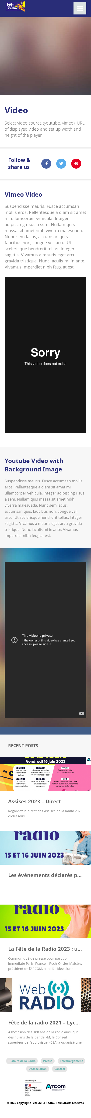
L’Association (37, 1069)
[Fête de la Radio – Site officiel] (15, 9)
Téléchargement (71, 1061)
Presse (47, 1061)
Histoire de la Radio (21, 1061)
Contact (59, 1069)
